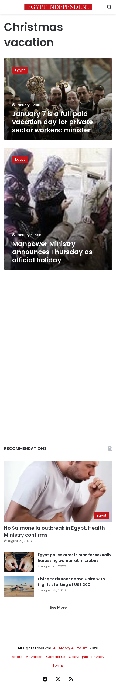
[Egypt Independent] (58, 7)
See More (58, 607)
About (17, 656)
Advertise (34, 656)
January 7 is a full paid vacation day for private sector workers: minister (52, 122)
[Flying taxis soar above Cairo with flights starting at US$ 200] (19, 586)
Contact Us (55, 656)
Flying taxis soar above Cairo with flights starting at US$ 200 (71, 581)
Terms (58, 665)
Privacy (97, 656)
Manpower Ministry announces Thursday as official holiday (52, 252)
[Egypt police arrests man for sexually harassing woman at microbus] (19, 562)
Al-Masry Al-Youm (70, 648)
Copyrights (78, 656)
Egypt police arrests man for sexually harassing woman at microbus (74, 557)
